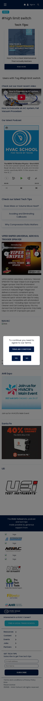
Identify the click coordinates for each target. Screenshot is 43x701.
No (27, 358)
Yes (16, 358)
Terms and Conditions (21, 349)
